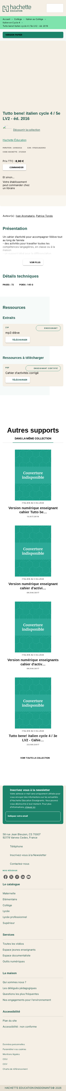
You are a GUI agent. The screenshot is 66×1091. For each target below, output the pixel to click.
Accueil (6, 19)
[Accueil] (17, 8)
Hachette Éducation (14, 140)
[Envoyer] (56, 816)
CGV (5, 1064)
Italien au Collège (34, 19)
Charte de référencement (15, 1069)
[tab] (33, 439)
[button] (33, 35)
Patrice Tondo (44, 215)
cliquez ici (30, 807)
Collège (18, 19)
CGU (5, 1059)
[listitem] (5, 877)
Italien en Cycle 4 (11, 22)
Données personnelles (14, 1044)
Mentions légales (11, 1054)
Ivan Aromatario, (25, 215)
